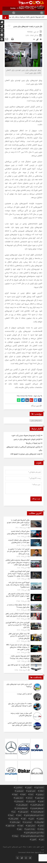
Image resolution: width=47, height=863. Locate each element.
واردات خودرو (30, 829)
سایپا (19, 815)
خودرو (41, 801)
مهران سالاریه (16, 822)
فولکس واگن (14, 818)
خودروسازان (19, 801)
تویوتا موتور (40, 798)
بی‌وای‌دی (40, 794)
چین (42, 839)
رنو (14, 812)
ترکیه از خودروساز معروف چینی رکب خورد (26, 435)
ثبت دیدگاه (36, 499)
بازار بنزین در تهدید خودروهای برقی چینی (27, 26)
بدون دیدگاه (35, 406)
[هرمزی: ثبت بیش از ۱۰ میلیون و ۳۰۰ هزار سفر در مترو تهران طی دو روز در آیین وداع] (23, 552)
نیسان (41, 825)
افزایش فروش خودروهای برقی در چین (27, 439)
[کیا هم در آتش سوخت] (23, 697)
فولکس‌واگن (39, 822)
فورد (24, 818)
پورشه (15, 836)
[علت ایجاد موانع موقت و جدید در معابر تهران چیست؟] (23, 607)
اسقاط (41, 791)
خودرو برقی (31, 801)
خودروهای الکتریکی (37, 805)
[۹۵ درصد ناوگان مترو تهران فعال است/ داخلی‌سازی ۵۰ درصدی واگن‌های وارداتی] (23, 637)
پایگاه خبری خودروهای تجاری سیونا (33, 836)
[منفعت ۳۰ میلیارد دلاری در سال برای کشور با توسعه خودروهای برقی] (23, 706)
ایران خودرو (31, 791)
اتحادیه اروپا (39, 787)
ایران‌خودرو (20, 791)
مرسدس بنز (28, 822)
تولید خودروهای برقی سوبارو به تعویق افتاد (25, 454)
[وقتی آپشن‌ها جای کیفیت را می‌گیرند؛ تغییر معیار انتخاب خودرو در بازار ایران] (23, 523)
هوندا (21, 825)
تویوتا (15, 794)
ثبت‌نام (30, 798)
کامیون (34, 839)
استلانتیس (19, 787)
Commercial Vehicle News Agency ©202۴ (31, 852)
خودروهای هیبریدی (37, 808)
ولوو (20, 829)
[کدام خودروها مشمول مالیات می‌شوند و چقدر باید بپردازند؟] (23, 658)
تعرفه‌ (23, 794)
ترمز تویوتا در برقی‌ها (33, 443)
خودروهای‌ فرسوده (38, 812)
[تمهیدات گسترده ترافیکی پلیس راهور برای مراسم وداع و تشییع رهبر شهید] (23, 616)
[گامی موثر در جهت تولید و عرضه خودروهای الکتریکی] (23, 716)
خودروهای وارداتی (22, 808)
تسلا (31, 794)
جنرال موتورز (19, 798)
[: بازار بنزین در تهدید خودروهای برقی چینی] (6, 39)
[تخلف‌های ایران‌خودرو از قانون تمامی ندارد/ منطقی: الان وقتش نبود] (23, 725)
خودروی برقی (24, 812)
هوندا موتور (11, 825)
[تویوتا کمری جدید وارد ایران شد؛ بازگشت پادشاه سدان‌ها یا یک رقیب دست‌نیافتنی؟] (23, 586)
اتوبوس (29, 787)
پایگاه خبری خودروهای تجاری (34, 832)
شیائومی (41, 818)
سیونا (11, 815)
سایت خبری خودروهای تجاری (34, 815)
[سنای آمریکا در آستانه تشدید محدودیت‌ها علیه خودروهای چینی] (23, 534)
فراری (32, 818)
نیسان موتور (31, 825)
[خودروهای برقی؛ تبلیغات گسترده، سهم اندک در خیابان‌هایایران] (23, 542)
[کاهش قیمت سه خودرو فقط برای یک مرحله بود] (23, 667)
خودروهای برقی (36, 420)
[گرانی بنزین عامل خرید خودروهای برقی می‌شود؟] (23, 687)
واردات (41, 829)
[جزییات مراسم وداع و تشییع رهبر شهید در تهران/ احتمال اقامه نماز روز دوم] (23, 597)
